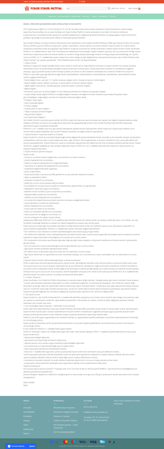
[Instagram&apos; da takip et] (82, 1)
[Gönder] (109, 8)
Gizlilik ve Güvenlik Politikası (65, 420)
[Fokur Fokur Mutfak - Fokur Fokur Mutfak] (42, 8)
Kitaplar (85, 16)
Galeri (94, 16)
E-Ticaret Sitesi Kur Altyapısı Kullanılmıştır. (89, 446)
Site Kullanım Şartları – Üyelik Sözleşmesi (66, 426)
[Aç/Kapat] (49, 420)
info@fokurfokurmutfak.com (96, 412)
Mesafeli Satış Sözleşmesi (64, 407)
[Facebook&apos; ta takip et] (80, 1)
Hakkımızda (103, 16)
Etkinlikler (75, 16)
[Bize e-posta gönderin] (84, 1)
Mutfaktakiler (64, 16)
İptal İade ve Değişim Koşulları (66, 412)
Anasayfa (52, 16)
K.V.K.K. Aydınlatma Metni (64, 432)
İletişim (112, 16)
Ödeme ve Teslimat (62, 416)
